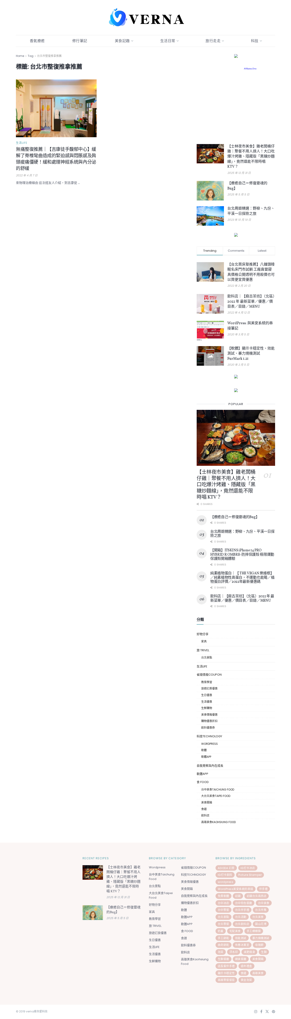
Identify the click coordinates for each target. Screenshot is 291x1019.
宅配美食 (235, 931)
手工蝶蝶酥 (254, 931)
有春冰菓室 (242, 945)
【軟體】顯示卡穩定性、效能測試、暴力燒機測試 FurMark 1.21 (251, 353)
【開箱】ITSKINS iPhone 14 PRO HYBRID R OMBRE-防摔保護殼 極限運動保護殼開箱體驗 (242, 554)
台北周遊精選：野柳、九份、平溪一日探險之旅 (251, 211)
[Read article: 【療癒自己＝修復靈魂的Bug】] (210, 190)
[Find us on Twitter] (267, 1011)
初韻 (238, 896)
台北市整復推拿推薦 (49, 56)
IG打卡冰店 (248, 868)
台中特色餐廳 (243, 903)
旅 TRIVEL (203, 650)
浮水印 (233, 952)
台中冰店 (223, 903)
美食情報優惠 (209, 715)
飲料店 (205, 815)
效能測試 (240, 938)
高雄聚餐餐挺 (226, 980)
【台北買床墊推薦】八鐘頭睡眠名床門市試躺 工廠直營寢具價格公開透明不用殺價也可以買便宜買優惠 (251, 272)
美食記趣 (122, 40)
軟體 (204, 750)
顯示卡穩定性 (226, 973)
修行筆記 (79, 40)
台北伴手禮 (242, 910)
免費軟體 (223, 896)
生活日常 (167, 40)
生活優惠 (206, 702)
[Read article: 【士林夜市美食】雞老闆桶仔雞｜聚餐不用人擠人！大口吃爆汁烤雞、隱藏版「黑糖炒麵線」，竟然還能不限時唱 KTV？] (210, 154)
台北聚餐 (223, 924)
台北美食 (258, 917)
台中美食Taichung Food (217, 789)
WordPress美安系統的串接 (235, 889)
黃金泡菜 (246, 980)
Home (20, 56)
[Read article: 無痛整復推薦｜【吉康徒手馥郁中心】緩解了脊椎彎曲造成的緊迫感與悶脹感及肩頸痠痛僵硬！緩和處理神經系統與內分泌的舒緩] (56, 108)
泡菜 (220, 952)
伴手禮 (263, 889)
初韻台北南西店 (257, 896)
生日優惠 (206, 695)
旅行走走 (213, 40)
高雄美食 (258, 973)
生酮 (264, 952)
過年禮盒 (246, 966)
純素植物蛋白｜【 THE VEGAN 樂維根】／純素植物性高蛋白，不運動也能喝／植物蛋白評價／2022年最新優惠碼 (242, 577)
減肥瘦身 (249, 952)
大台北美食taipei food (215, 796)
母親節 (259, 945)
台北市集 (260, 910)
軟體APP (206, 757)
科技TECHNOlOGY (209, 736)
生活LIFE (21, 143)
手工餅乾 (223, 938)
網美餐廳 (240, 959)
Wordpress (209, 744)
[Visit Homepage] (145, 17)
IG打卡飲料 (225, 875)
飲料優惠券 (208, 728)
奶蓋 (220, 931)
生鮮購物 (206, 708)
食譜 (204, 809)
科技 (254, 40)
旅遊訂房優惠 (209, 688)
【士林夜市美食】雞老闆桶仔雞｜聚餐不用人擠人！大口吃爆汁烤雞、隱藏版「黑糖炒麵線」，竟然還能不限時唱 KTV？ (251, 157)
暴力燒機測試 (260, 938)
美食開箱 (206, 802)
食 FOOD (203, 782)
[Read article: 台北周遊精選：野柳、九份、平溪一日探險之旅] (210, 216)
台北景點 (206, 657)
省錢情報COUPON (209, 674)
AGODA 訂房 (226, 868)
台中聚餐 (223, 910)
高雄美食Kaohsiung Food (218, 822)
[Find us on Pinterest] (273, 1011)
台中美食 (263, 903)
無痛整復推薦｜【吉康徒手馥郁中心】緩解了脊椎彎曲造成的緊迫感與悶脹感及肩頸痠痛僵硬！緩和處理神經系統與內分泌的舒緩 (56, 159)
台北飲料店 (242, 924)
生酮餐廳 (223, 959)
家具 (204, 641)
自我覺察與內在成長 (210, 765)
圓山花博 (260, 924)
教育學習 (206, 682)
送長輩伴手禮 (226, 966)
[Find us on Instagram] (255, 1011)
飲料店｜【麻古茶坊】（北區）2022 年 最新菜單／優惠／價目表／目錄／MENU (251, 301)
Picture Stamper (250, 875)
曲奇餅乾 (223, 945)
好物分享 (202, 634)
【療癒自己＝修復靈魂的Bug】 (234, 517)
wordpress (225, 882)
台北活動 (240, 917)
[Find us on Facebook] (261, 1011)
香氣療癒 (37, 40)
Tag (30, 56)
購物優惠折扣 (209, 721)
